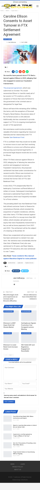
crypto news (20, 262)
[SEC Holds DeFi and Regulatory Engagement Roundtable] (29, 337)
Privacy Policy (17, 467)
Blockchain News (8, 311)
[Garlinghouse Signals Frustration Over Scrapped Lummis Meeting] (29, 315)
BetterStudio (24, 480)
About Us (17, 469)
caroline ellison (11, 262)
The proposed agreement (12, 88)
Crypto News (7, 39)
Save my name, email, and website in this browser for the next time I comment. (20, 396)
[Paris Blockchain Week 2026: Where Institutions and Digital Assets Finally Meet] (7, 419)
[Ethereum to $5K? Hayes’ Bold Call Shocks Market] (11, 315)
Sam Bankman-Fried (17, 137)
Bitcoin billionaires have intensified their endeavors (29, 297)
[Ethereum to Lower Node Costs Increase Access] (11, 337)
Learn (22, 464)
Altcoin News (7, 333)
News (12, 464)
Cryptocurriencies (29, 262)
